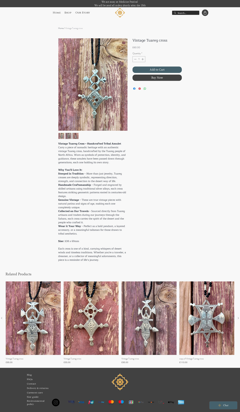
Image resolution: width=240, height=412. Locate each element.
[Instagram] (56, 402)
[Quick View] (33, 318)
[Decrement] (135, 59)
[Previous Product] (1, 318)
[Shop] (205, 12)
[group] (120, 322)
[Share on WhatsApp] (145, 88)
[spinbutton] (139, 59)
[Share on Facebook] (134, 88)
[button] (68, 13)
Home (61, 28)
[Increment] (143, 59)
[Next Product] (238, 318)
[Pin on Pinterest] (139, 88)
